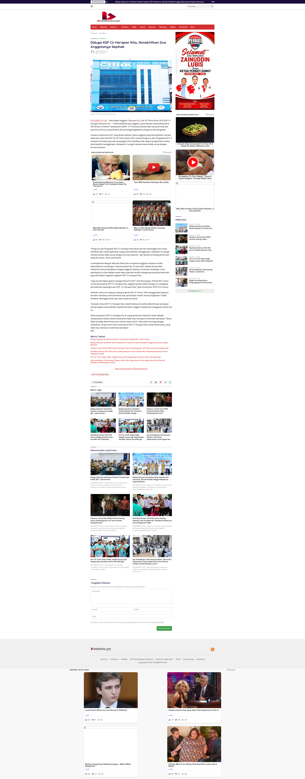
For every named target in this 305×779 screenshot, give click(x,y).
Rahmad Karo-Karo (102, 51)
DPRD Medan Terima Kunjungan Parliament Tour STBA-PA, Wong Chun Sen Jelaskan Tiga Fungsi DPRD (196, 2)
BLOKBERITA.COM (99, 120)
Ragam (173, 27)
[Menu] (92, 6)
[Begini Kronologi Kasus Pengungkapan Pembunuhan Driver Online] (181, 282)
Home (94, 27)
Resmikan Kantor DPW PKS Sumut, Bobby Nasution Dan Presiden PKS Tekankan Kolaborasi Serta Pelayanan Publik (129, 352)
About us (104, 659)
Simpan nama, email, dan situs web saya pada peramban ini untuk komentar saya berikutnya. (128, 622)
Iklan (192, 27)
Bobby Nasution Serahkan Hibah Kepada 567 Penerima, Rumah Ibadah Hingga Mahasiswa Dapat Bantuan (129, 344)
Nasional (103, 27)
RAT (139, 120)
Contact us (114, 659)
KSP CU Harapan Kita (100, 374)
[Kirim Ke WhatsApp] (170, 382)
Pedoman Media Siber (164, 659)
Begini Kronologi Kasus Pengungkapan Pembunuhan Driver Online (200, 281)
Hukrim (142, 27)
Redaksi (124, 659)
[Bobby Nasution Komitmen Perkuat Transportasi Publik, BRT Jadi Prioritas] (103, 399)
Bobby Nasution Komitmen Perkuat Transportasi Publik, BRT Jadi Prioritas (120, 339)
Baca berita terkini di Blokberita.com (131, 368)
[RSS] (212, 650)
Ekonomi (152, 27)
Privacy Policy (188, 659)
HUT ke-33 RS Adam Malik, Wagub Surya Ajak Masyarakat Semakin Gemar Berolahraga (126, 357)
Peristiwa (124, 27)
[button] (212, 6)
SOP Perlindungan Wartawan (141, 659)
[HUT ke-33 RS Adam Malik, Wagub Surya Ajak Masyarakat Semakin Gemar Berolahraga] (131, 426)
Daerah (113, 27)
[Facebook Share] (151, 382)
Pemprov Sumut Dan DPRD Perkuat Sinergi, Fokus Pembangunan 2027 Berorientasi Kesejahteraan (130, 348)
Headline (94, 38)
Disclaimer (201, 659)
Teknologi (163, 27)
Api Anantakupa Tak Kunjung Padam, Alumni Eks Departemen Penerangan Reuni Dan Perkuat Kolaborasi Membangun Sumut (128, 361)
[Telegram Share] (165, 382)
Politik (134, 27)
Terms (178, 659)
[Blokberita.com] (108, 16)
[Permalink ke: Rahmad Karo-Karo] (92, 52)
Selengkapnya (194, 291)
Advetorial (183, 27)
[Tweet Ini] (156, 382)
